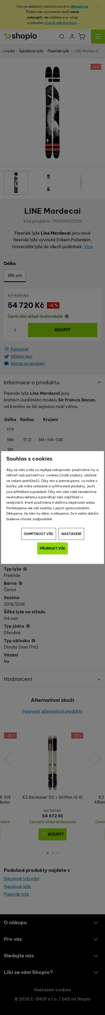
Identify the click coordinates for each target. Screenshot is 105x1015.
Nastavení (71, 534)
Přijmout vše (52, 548)
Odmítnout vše (38, 534)
